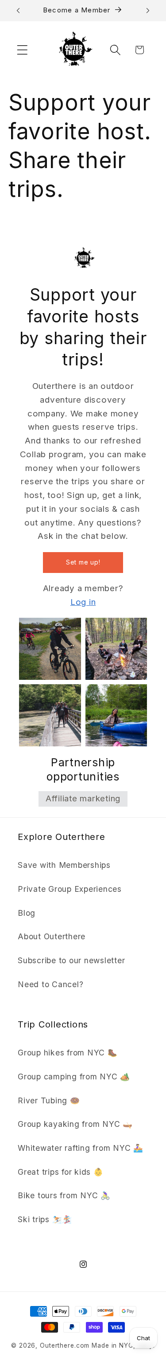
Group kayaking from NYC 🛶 (75, 1124)
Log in (83, 602)
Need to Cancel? (50, 984)
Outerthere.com (64, 1345)
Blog (26, 913)
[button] (22, 50)
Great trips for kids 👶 (61, 1172)
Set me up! (83, 562)
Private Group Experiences (70, 889)
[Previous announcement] (18, 10)
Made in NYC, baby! (123, 1345)
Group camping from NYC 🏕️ (74, 1076)
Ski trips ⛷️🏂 (45, 1219)
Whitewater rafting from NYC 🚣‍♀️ (80, 1148)
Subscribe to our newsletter (71, 960)
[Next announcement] (148, 10)
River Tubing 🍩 (49, 1100)
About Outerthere (51, 936)
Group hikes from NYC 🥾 (68, 1052)
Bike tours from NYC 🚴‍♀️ (64, 1195)
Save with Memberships (64, 865)
